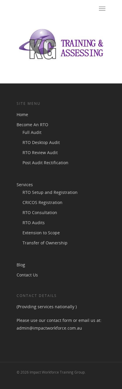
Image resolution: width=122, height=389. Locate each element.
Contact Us (27, 275)
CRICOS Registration (42, 202)
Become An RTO (32, 124)
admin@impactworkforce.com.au (50, 328)
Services (25, 184)
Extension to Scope (41, 232)
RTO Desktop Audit (41, 142)
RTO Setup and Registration (50, 192)
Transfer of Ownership (45, 243)
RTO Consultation (40, 212)
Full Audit (32, 132)
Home (22, 114)
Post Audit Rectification (45, 162)
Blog (21, 265)
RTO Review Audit (40, 152)
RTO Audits (34, 222)
